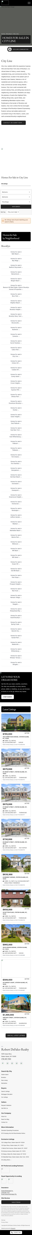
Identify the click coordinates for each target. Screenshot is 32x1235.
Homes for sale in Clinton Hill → (16, 362)
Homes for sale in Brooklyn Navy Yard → (16, 315)
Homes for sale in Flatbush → (16, 442)
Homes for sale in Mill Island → (16, 556)
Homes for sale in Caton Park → (16, 348)
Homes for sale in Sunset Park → (16, 636)
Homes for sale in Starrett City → (16, 630)
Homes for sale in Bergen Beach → (16, 279)
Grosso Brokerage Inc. (7, 1190)
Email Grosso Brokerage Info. (9, 1194)
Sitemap (3, 1220)
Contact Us (4, 1122)
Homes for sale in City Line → (16, 355)
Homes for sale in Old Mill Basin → (16, 569)
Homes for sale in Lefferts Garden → (16, 516)
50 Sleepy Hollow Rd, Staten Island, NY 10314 (13, 1154)
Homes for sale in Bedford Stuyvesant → (16, 266)
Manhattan (4, 1083)
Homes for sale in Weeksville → (16, 643)
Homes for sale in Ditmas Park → (16, 395)
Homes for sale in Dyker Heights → (16, 415)
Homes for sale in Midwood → (16, 543)
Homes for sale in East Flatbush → (16, 422)
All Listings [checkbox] (4, 183)
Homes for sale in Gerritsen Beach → (16, 476)
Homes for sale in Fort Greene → (16, 456)
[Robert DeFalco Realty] (5, 3)
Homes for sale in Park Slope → (16, 576)
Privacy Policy (4, 1222)
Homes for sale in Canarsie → (16, 335)
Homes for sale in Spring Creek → (16, 623)
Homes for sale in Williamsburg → (16, 650)
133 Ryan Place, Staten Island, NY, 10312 (12, 1145)
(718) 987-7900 (6, 1059)
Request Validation (6, 1105)
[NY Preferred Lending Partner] (5, 1170)
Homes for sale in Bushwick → (16, 328)
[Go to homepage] (2, 1046)
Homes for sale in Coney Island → (16, 375)
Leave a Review (16, 1202)
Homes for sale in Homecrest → (16, 502)
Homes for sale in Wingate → (16, 663)
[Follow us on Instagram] (21, 1063)
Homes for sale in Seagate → (16, 603)
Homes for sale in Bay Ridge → (16, 259)
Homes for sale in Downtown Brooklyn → (16, 402)
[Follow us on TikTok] (7, 1063)
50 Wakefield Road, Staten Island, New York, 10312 (15, 1157)
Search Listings (5, 1091)
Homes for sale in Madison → (16, 523)
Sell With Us (4, 1108)
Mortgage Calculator (6, 1094)
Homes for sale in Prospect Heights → (16, 583)
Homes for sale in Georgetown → (16, 469)
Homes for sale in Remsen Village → (16, 596)
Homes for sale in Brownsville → (16, 322)
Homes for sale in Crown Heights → (16, 382)
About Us (3, 1116)
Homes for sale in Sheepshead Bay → (16, 610)
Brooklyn (9, 34)
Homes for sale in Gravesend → (16, 482)
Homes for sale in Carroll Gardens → (16, 342)
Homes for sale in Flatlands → (16, 449)
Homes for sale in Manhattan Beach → (16, 529)
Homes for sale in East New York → (16, 429)
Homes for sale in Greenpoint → (16, 489)
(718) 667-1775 (5, 1192)
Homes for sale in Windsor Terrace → (16, 657)
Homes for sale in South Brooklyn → (16, 616)
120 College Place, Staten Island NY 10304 (12, 1142)
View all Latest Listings (16, 1035)
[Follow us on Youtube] (3, 1063)
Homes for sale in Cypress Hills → (16, 389)
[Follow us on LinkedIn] (16, 1063)
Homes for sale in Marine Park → (16, 536)
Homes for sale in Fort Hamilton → (16, 462)
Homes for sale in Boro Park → (16, 295)
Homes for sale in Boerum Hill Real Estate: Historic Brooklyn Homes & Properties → (16, 287)
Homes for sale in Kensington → (16, 509)
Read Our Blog (5, 1119)
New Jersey (4, 1080)
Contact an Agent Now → (13, 122)
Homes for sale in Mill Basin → (16, 549)
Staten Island (4, 1074)
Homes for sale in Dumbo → (16, 409)
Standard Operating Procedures (10, 1130)
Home (3, 34)
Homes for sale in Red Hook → (16, 590)
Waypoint (13, 1228)
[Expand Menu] (29, 3)
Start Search (7, 697)
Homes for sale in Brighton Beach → (16, 302)
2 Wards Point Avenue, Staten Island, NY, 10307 (14, 1148)
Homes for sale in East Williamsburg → (16, 435)
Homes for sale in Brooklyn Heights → (16, 308)
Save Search (16, 206)
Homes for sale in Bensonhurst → (16, 273)
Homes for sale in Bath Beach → (16, 253)
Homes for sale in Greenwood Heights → (16, 496)
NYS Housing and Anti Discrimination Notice (13, 1133)
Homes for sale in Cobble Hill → (16, 369)
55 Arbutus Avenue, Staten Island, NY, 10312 (13, 1151)
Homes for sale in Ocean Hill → (16, 563)
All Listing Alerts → (6, 1159)
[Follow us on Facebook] (12, 1063)
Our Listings (4, 1097)
